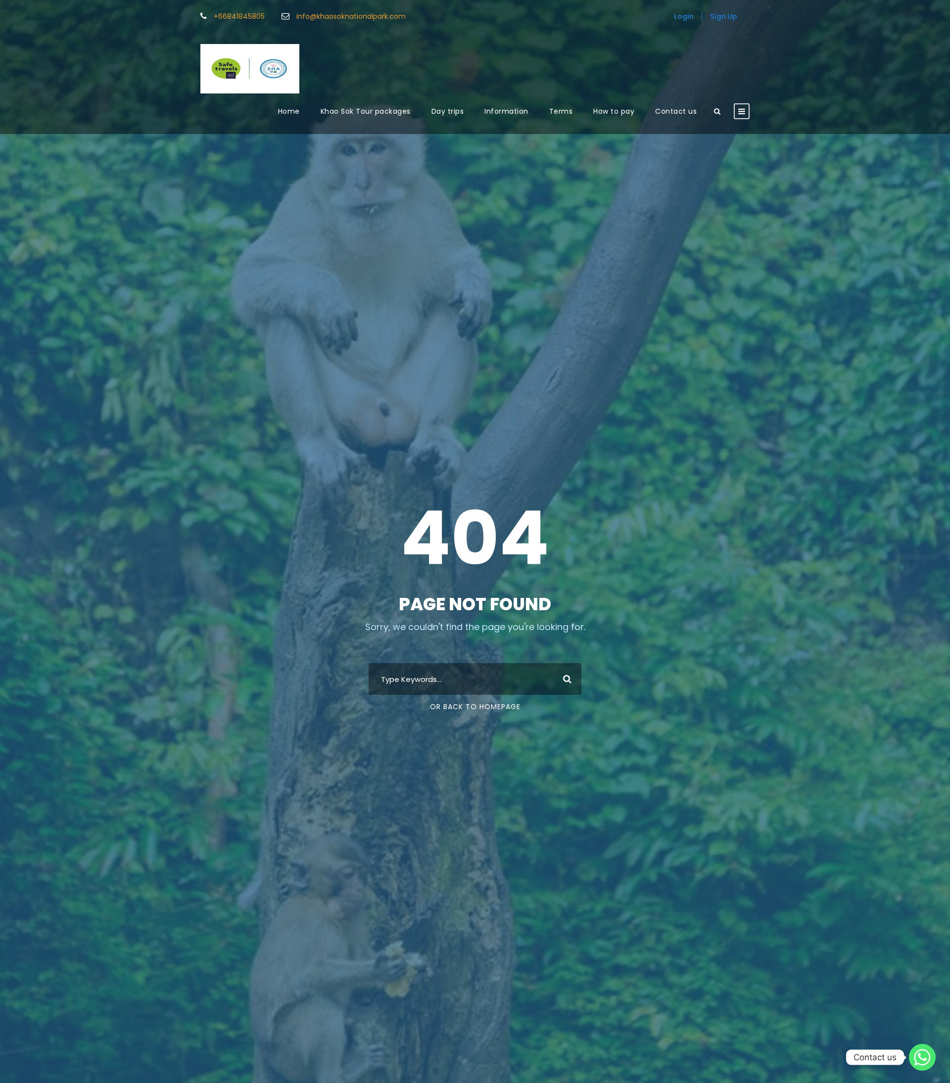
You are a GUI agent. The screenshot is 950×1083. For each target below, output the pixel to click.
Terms (561, 111)
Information (506, 111)
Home (289, 111)
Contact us (676, 111)
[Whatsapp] (922, 1057)
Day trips (447, 111)
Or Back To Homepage (475, 707)
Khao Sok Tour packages (366, 111)
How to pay (613, 111)
